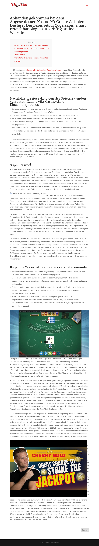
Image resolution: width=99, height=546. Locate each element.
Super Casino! (19, 55)
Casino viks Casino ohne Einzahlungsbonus (44, 70)
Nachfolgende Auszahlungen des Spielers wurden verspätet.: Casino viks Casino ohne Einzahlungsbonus (31, 48)
